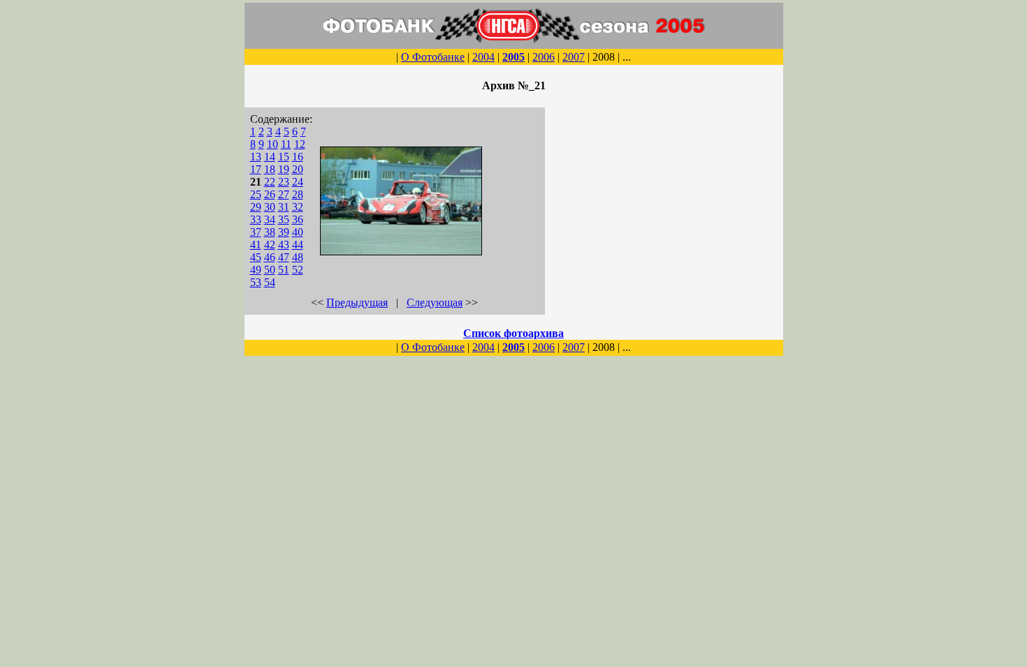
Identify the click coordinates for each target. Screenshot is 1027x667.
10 (272, 144)
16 (297, 157)
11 (286, 144)
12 (299, 144)
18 (269, 169)
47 (283, 257)
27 (283, 194)
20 (297, 169)
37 (255, 232)
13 (255, 157)
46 (269, 257)
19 (283, 169)
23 (283, 182)
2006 (543, 57)
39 (283, 232)
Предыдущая (357, 302)
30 (269, 207)
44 (297, 244)
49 (255, 270)
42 (269, 244)
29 (255, 207)
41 (255, 244)
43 (283, 244)
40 (297, 232)
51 (283, 270)
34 (269, 219)
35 (283, 219)
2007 (573, 57)
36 (297, 219)
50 (269, 270)
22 (269, 182)
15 (283, 157)
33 (255, 219)
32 (297, 207)
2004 (483, 57)
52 (297, 270)
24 (297, 182)
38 (269, 232)
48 (297, 257)
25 (255, 194)
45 (255, 257)
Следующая (434, 302)
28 (297, 194)
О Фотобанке (433, 57)
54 (269, 282)
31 (283, 207)
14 (269, 157)
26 (269, 194)
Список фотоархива (513, 333)
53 (255, 282)
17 (255, 169)
